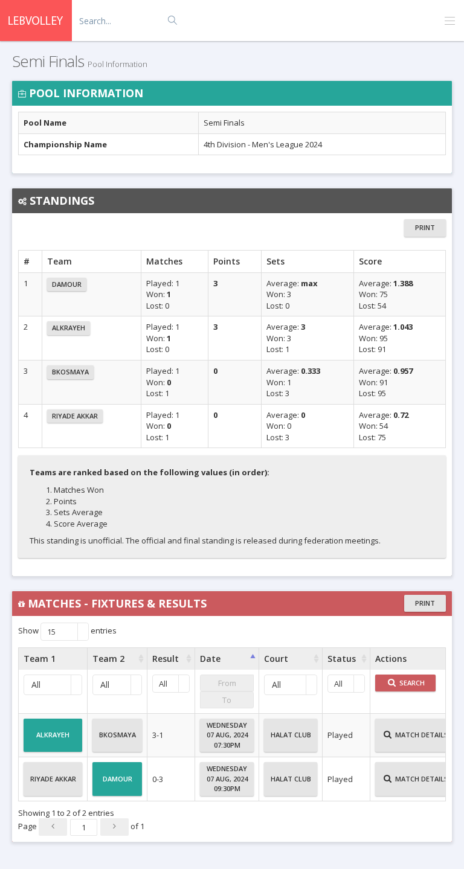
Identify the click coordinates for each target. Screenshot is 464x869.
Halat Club (291, 734)
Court (276, 658)
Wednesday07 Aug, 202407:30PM (227, 734)
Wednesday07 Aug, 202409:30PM (227, 778)
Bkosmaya (70, 371)
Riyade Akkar (75, 415)
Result (165, 658)
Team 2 (108, 658)
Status (341, 658)
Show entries (67, 631)
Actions (391, 658)
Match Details (420, 734)
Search (411, 682)
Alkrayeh (68, 327)
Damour (67, 284)
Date (210, 658)
